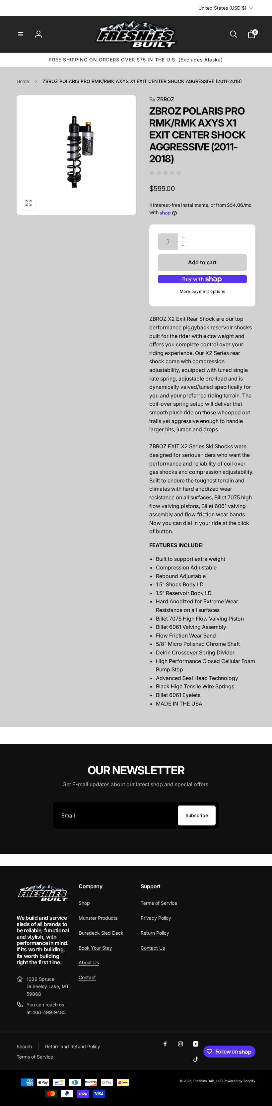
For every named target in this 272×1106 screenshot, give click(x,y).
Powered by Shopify (239, 1081)
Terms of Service (159, 903)
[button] (20, 34)
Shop (84, 903)
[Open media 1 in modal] (76, 155)
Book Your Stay (95, 948)
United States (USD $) (222, 8)
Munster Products (98, 918)
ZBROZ (161, 99)
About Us (89, 962)
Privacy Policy (156, 918)
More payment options (202, 291)
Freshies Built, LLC (208, 1081)
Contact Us (153, 948)
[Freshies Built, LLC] (43, 900)
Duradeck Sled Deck (101, 933)
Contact (87, 977)
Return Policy (155, 933)
